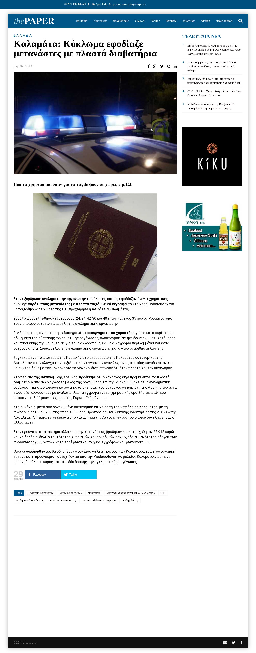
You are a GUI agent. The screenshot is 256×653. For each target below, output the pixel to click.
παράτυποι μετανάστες (62, 500)
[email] (225, 642)
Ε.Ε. (163, 492)
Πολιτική (81, 20)
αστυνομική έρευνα (70, 492)
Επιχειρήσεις (121, 20)
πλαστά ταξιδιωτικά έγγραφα (99, 500)
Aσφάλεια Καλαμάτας (41, 492)
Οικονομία (100, 20)
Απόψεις (171, 20)
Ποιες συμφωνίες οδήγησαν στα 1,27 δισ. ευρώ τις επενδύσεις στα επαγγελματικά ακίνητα (211, 66)
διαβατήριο (94, 492)
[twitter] (233, 642)
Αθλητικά (189, 20)
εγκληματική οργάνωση (30, 500)
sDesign (205, 20)
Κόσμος (155, 20)
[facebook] (241, 642)
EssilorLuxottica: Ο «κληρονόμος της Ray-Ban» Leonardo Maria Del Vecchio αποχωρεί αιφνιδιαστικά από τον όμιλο (214, 49)
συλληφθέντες (130, 500)
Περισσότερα (224, 20)
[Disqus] (95, 574)
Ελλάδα (139, 20)
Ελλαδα (23, 35)
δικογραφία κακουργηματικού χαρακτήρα (130, 492)
